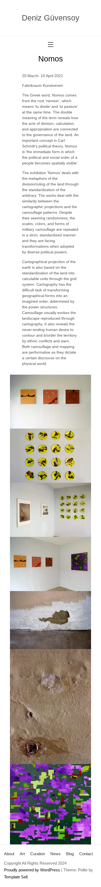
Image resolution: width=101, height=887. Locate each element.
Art (22, 853)
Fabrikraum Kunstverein (42, 85)
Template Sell (15, 877)
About (9, 853)
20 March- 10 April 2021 (42, 76)
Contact (86, 853)
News (55, 853)
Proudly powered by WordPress (32, 870)
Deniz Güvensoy (50, 17)
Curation (37, 853)
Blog (70, 853)
